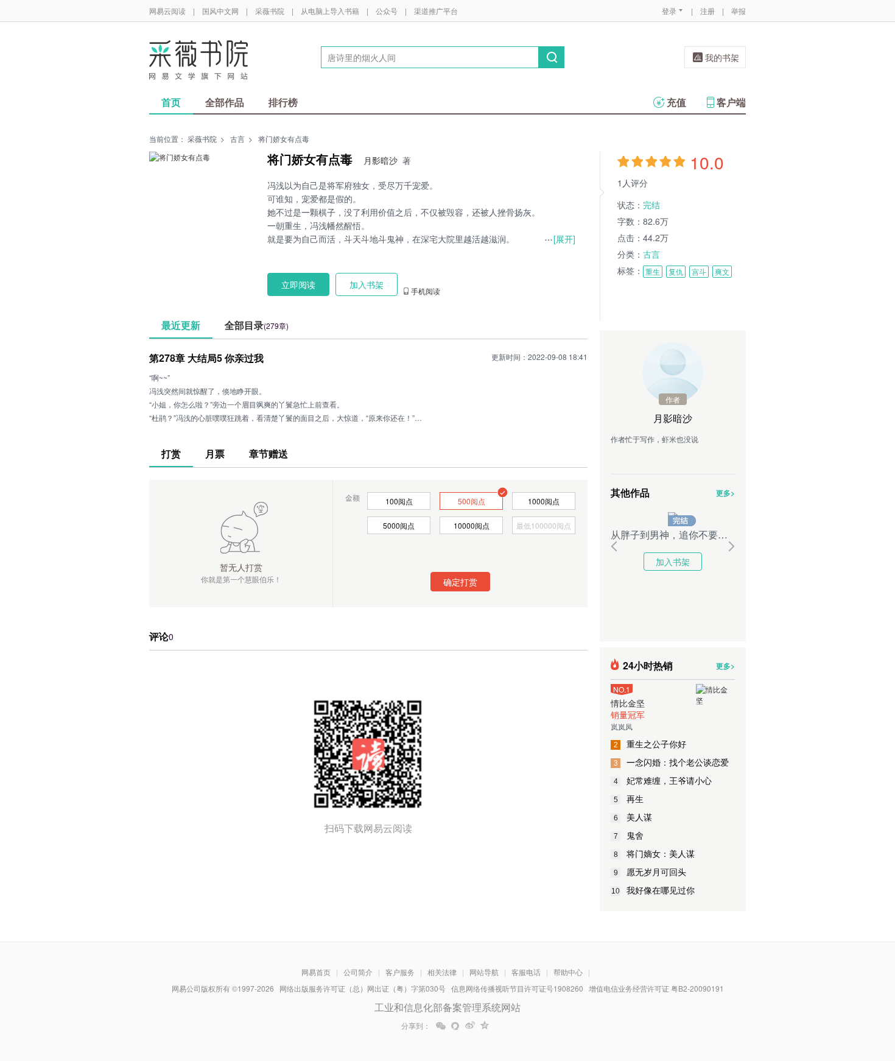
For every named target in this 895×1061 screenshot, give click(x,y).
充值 (676, 102)
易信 (455, 1026)
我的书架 (722, 57)
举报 (738, 10)
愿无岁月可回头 (650, 871)
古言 (237, 138)
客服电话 (526, 972)
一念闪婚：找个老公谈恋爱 (671, 762)
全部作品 (224, 102)
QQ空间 (485, 1026)
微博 (470, 1026)
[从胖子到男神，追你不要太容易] (673, 517)
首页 (171, 102)
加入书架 (673, 561)
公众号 (387, 10)
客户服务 (400, 972)
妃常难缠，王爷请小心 (663, 780)
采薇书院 (269, 10)
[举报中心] (779, 990)
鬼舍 (629, 835)
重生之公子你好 (650, 744)
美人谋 (633, 817)
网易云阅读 (167, 10)
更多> (725, 492)
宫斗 (699, 271)
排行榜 (283, 102)
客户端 (731, 102)
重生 (652, 271)
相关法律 (442, 972)
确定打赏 (460, 582)
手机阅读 (425, 291)
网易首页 (316, 972)
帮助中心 (568, 972)
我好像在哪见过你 (653, 890)
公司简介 (358, 972)
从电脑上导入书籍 (330, 10)
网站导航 (484, 972)
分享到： (415, 1026)
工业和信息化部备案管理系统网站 (447, 1007)
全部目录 (257, 325)
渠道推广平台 (436, 10)
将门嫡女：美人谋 (654, 853)
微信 (441, 1026)
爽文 (722, 271)
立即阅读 (298, 284)
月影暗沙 (380, 160)
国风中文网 (220, 10)
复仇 (676, 271)
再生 (629, 798)
